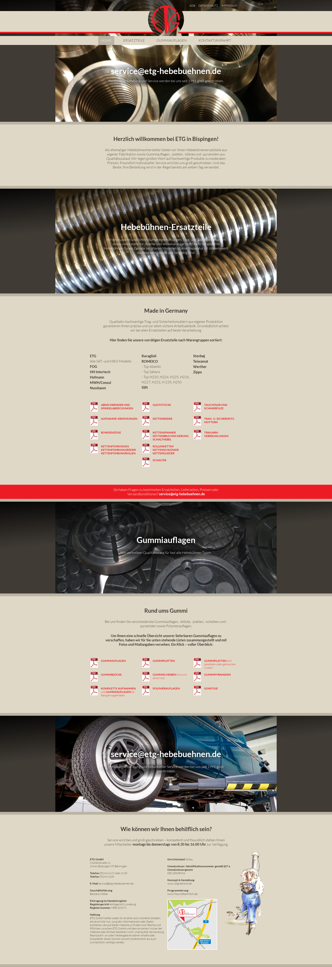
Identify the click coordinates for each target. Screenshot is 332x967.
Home (106, 40)
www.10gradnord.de (179, 883)
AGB (192, 5)
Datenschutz (208, 5)
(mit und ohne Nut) (170, 676)
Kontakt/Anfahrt (215, 40)
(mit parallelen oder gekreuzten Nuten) (220, 664)
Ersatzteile (134, 40)
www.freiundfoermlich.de (182, 894)
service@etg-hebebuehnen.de (182, 494)
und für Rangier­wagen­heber (118, 692)
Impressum (229, 5)
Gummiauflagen (171, 40)
